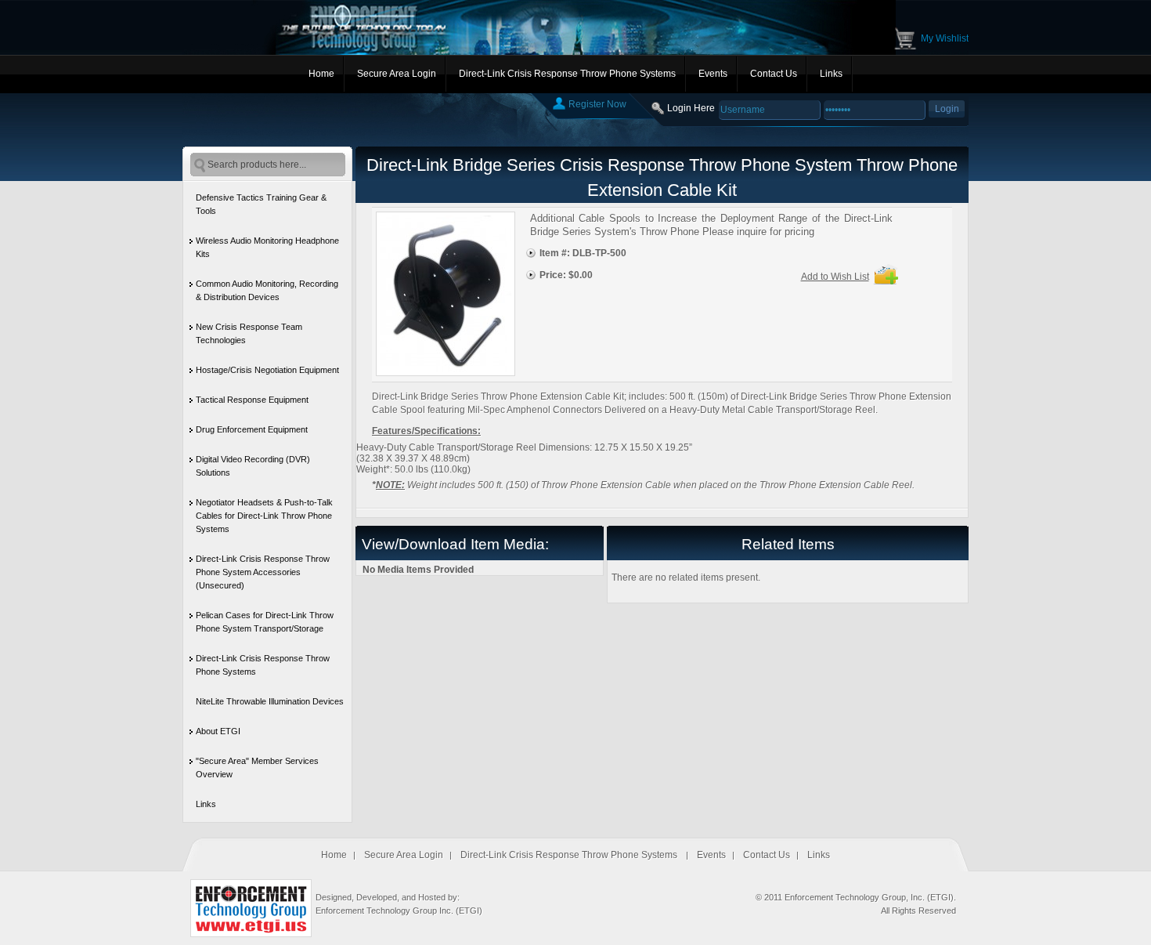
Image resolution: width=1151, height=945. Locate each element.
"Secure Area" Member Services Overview (257, 767)
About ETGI (218, 731)
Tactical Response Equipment (252, 399)
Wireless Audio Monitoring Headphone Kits (267, 247)
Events (712, 73)
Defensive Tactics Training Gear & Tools (261, 204)
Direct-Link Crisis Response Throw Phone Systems (567, 73)
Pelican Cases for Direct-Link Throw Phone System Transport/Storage (265, 621)
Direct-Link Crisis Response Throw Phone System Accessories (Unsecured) (263, 572)
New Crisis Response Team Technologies (249, 333)
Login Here (691, 108)
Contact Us (773, 73)
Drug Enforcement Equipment (252, 429)
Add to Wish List (835, 276)
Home (321, 73)
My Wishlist (945, 38)
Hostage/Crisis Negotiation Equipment (267, 370)
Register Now (597, 104)
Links (831, 73)
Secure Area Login (396, 73)
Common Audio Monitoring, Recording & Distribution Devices (267, 290)
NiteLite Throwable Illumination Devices (270, 701)
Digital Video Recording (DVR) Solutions (253, 465)
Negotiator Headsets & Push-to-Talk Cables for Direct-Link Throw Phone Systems (264, 516)
